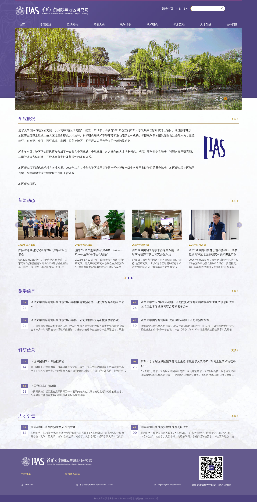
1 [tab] (216, 98)
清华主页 (167, 8)
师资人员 (99, 24)
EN (186, 8)
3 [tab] (225, 98)
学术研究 (152, 24)
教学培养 (125, 24)
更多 (233, 118)
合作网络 (232, 24)
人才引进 (205, 24)
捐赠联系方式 (72, 474)
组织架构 (72, 24)
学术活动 (179, 24)
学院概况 (45, 24)
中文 (178, 8)
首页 (22, 24)
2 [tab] (221, 98)
